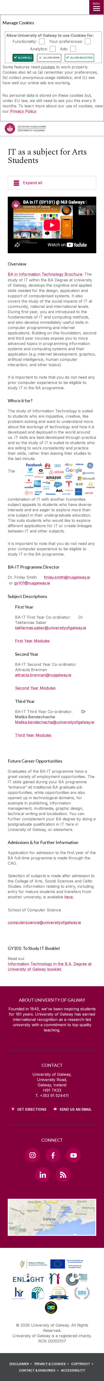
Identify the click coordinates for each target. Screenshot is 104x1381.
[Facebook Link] (53, 1155)
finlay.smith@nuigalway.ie (67, 577)
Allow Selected (81, 57)
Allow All (25, 57)
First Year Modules (32, 640)
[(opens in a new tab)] (52, 1268)
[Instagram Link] (32, 1155)
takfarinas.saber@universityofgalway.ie (50, 627)
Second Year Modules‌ (35, 688)
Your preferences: (66, 41)
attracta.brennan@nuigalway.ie (43, 675)
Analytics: (39, 48)
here (68, 897)
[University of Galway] (25, 129)
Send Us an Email (75, 1109)
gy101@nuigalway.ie (32, 583)
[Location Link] (52, 1232)
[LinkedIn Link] (42, 1174)
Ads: (64, 48)
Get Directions (31, 1109)
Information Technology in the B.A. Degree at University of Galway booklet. (49, 966)
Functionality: (25, 41)
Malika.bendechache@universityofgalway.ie (54, 722)
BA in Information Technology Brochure (45, 274)
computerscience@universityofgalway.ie (44, 922)
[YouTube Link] (73, 1155)
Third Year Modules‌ (33, 735)
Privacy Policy (23, 111)
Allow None (51, 57)
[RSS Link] (63, 1174)
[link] (51, 1264)
